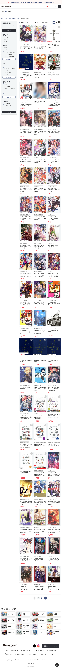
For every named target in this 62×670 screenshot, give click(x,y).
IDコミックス (7, 92)
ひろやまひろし (8, 72)
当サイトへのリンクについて (48, 660)
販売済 (6, 37)
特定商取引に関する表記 (33, 660)
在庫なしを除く (25, 22)
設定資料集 (7, 86)
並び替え (37, 22)
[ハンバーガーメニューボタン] (59, 6)
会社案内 (9, 660)
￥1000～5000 (7, 105)
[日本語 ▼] (47, 6)
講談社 (6, 47)
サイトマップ (31, 663)
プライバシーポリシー (20, 660)
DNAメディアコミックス (9, 89)
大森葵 (6, 70)
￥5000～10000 (8, 108)
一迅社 (6, 50)
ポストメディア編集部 (9, 68)
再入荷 (6, 39)
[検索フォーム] (56, 6)
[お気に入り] (50, 6)
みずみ (6, 74)
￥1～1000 (7, 103)
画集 (5, 84)
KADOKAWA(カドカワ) (9, 52)
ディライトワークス (9, 56)
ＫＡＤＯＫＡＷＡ (8, 54)
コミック (6, 94)
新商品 (6, 41)
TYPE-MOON (7, 66)
